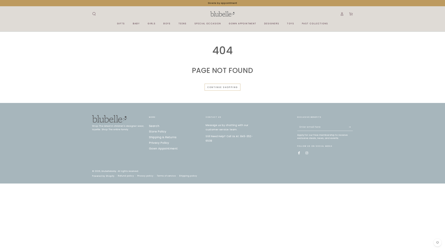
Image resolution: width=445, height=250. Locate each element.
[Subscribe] (351, 127)
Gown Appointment (163, 149)
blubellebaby (109, 171)
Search (154, 126)
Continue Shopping (222, 87)
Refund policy (126, 175)
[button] (94, 14)
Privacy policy (145, 175)
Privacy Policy (159, 143)
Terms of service (166, 175)
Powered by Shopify (103, 176)
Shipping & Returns (163, 137)
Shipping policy (188, 175)
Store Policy (157, 132)
